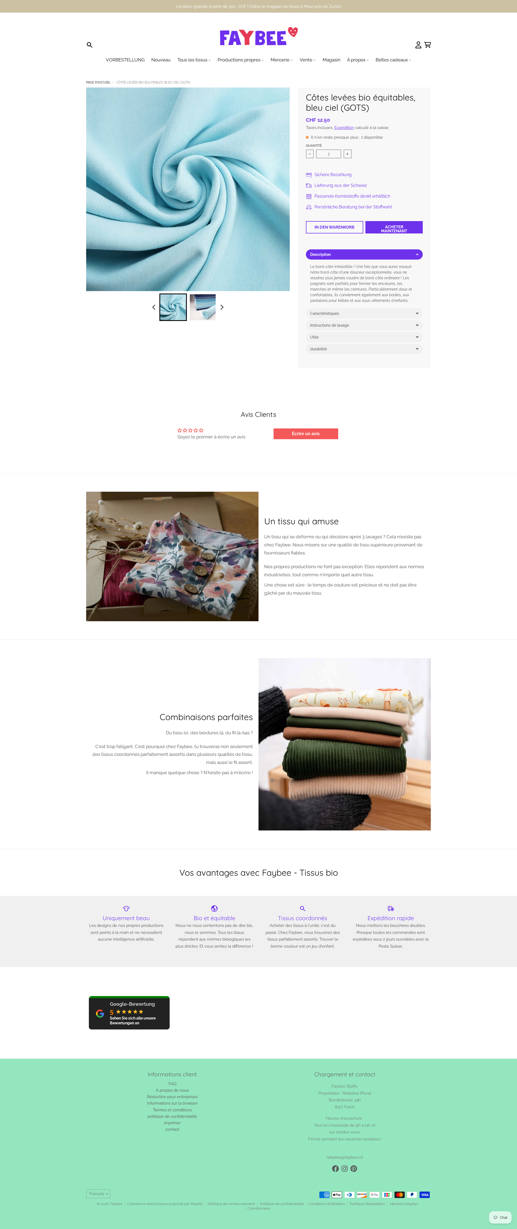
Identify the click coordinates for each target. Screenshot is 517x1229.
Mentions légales (404, 1204)
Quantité (314, 146)
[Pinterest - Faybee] (353, 1168)
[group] (173, 307)
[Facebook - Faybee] (335, 1168)
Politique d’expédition (367, 1204)
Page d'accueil (98, 82)
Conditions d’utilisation (327, 1204)
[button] (364, 254)
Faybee (116, 1204)
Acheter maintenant (394, 229)
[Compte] (418, 44)
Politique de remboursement (231, 1204)
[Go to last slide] (154, 307)
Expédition (344, 127)
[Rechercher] (89, 44)
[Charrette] (427, 44)
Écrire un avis (306, 433)
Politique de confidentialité (282, 1204)
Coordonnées (258, 1208)
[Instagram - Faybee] (344, 1168)
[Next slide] (222, 307)
